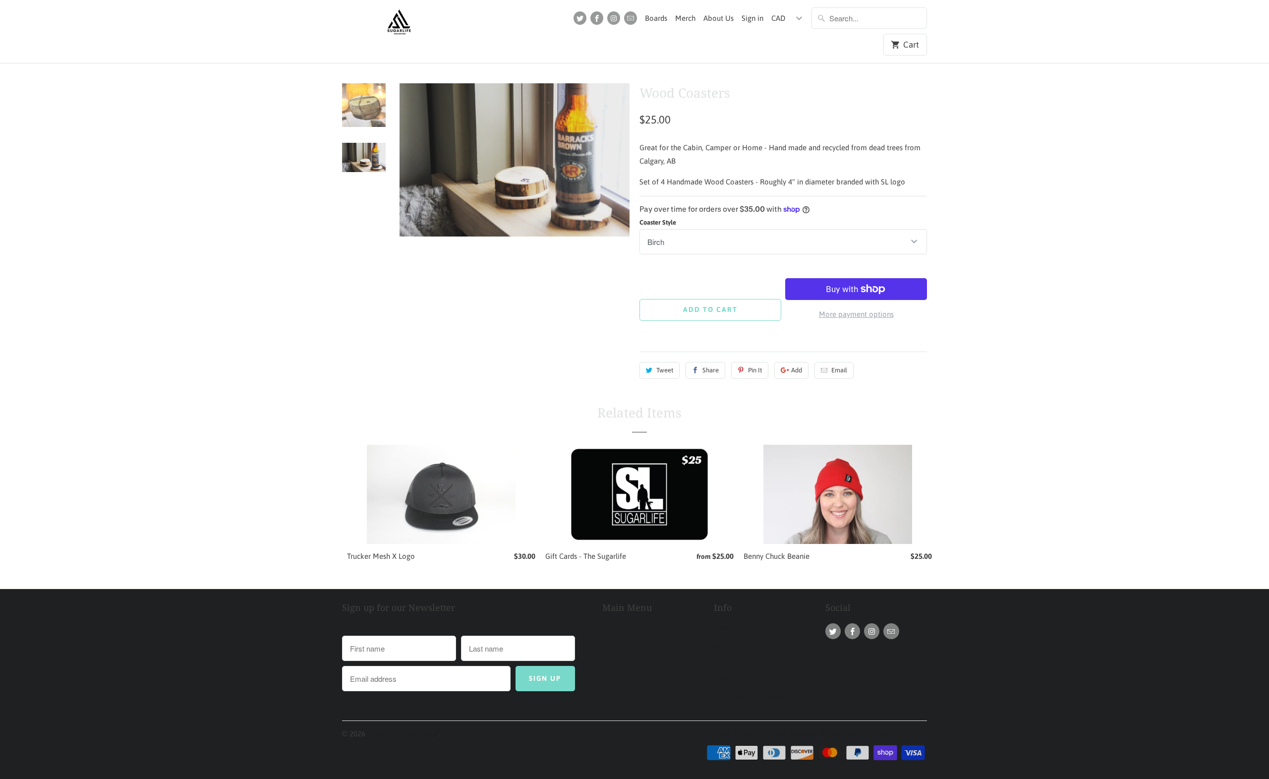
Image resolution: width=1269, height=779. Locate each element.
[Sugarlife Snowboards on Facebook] (596, 18)
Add (796, 370)
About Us (718, 18)
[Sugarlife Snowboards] (399, 24)
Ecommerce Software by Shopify (873, 733)
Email (839, 370)
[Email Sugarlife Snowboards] (630, 18)
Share (710, 370)
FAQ (721, 662)
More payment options (856, 314)
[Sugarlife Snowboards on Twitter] (580, 18)
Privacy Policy (736, 679)
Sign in (752, 18)
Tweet (664, 370)
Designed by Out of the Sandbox (764, 733)
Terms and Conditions (749, 696)
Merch (685, 18)
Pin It (755, 370)
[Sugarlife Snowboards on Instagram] (613, 18)
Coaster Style (657, 222)
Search (725, 628)
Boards (656, 18)
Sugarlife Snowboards (402, 733)
